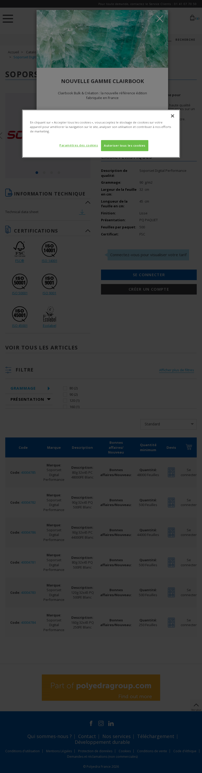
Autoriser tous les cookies (124, 146)
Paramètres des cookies (78, 145)
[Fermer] (172, 116)
